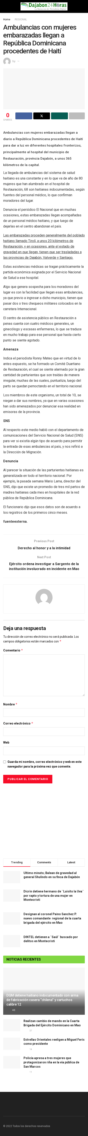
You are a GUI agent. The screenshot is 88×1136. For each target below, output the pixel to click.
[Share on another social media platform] (77, 115)
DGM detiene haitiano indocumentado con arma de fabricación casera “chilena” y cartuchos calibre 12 (42, 999)
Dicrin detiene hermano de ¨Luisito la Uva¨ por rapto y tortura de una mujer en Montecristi (53, 895)
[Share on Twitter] (41, 115)
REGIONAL (21, 19)
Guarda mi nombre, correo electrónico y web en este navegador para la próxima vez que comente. (44, 764)
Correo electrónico (18, 723)
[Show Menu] (5, 6)
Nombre (10, 704)
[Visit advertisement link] (44, 820)
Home (6, 19)
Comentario (13, 650)
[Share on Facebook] (23, 115)
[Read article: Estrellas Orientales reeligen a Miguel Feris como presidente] (11, 1044)
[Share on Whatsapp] (59, 115)
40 (13, 1010)
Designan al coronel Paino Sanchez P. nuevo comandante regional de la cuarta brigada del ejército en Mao (52, 918)
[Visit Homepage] (44, 6)
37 (30, 1031)
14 (30, 1049)
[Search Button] (83, 6)
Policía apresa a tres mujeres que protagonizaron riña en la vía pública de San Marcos (51, 1062)
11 (30, 1072)
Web (6, 742)
